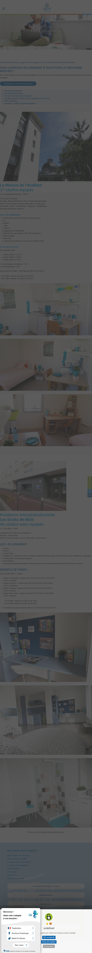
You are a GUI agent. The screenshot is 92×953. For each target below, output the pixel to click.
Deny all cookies (48, 942)
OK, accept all (48, 937)
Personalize (49, 946)
